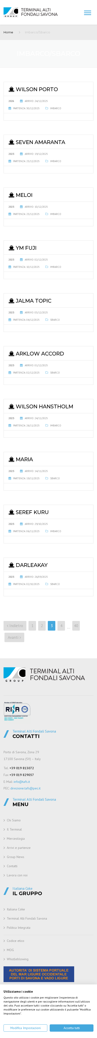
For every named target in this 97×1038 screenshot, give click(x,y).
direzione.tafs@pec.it (25, 788)
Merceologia (16, 838)
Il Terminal (14, 829)
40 (76, 625)
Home (8, 32)
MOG (10, 950)
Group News (15, 857)
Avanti (14, 637)
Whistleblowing (17, 959)
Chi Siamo (14, 820)
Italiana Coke (16, 909)
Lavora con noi (17, 875)
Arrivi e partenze (19, 848)
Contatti (12, 866)
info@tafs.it (22, 782)
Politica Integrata (18, 927)
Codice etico (15, 941)
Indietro (15, 625)
